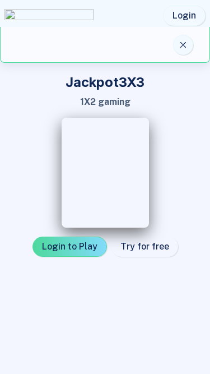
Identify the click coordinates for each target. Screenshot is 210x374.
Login (184, 15)
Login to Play (69, 246)
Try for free (144, 246)
